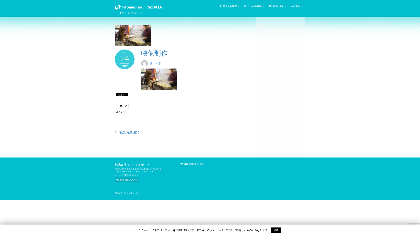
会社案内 (295, 6)
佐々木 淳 (155, 63)
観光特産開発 (129, 132)
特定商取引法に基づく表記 (192, 164)
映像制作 (154, 53)
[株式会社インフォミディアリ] (138, 6)
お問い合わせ (279, 6)
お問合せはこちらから (128, 179)
